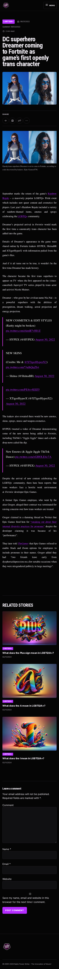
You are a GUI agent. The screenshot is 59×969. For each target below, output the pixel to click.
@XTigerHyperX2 (35, 362)
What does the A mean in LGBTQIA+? (23, 705)
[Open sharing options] (5, 121)
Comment (8, 805)
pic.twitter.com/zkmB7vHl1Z (23, 330)
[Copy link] (19, 121)
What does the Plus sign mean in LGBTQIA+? (28, 652)
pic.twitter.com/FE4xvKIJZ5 (23, 389)
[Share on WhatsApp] (12, 121)
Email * (6, 863)
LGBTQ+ (22, 216)
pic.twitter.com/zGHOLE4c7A (33, 457)
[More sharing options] (26, 121)
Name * (6, 849)
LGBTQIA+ (8, 21)
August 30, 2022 (45, 339)
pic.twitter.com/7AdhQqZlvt (22, 367)
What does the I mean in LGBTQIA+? (23, 758)
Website (6, 878)
